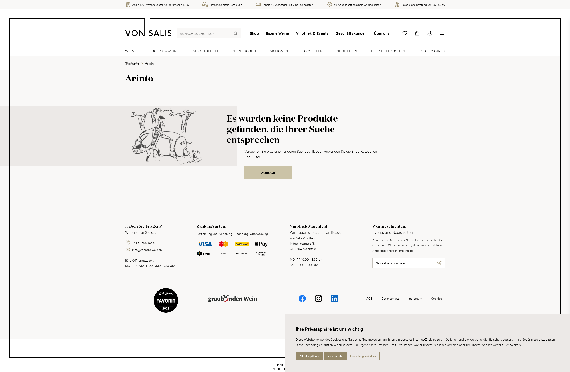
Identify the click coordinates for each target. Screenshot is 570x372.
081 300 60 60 (436, 4)
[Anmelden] (429, 33)
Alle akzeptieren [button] (309, 356)
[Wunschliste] (405, 33)
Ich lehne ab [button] (335, 356)
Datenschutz (390, 298)
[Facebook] (302, 302)
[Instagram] (318, 302)
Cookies (436, 298)
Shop (254, 33)
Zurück (268, 172)
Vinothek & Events (312, 33)
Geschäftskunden (351, 33)
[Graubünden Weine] (232, 304)
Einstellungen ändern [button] (363, 356)
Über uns (382, 33)
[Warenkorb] (417, 33)
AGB (369, 298)
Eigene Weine (277, 33)
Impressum (415, 298)
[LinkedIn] (334, 302)
